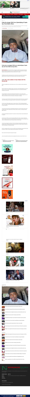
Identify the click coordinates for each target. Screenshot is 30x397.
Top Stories (8, 14)
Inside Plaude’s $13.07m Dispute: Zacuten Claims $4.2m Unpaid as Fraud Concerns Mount (15, 317)
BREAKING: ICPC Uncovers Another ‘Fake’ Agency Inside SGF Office (13, 342)
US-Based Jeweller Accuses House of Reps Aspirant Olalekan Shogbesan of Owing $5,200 (15, 353)
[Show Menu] (2, 12)
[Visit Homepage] (15, 12)
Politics (12, 14)
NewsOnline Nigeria (4, 28)
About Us (3, 375)
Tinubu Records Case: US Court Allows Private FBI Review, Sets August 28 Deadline (14, 320)
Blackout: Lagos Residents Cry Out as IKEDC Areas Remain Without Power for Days (14, 359)
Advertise (3, 376)
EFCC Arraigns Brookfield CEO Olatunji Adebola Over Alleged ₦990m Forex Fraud (14, 356)
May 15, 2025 (9, 28)
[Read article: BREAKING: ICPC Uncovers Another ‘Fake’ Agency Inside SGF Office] (3, 316)
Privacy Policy (3, 378)
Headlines (3, 14)
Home (2, 20)
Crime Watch (16, 14)
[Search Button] (27, 12)
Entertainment (21, 14)
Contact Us (3, 377)
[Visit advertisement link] (15, 17)
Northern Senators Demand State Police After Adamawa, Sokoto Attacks (13, 306)
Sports (25, 14)
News (4, 20)
